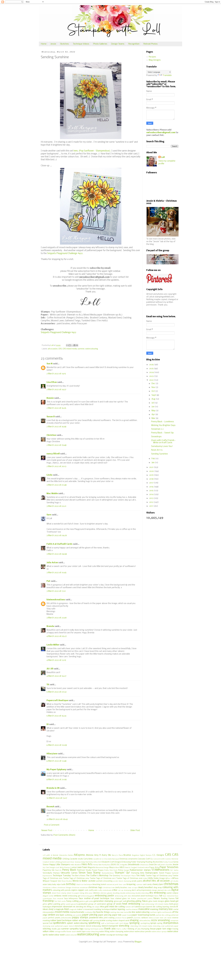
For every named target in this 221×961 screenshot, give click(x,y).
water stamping (116, 932)
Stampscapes (151, 873)
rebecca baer (153, 918)
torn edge (167, 929)
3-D (44, 855)
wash (74, 931)
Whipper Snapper (50, 881)
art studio (174, 881)
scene (102, 920)
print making (109, 918)
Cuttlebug (58, 862)
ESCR (100, 862)
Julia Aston (52, 563)
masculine (144, 909)
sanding (96, 920)
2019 (151, 475)
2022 (151, 380)
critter (114, 890)
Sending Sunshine (159, 454)
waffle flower (66, 931)
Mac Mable (52, 493)
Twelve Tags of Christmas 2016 (76, 878)
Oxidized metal (143, 867)
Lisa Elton (52, 382)
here (76, 151)
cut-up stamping (124, 890)
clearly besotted (145, 887)
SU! (171, 870)
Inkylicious (144, 865)
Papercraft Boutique (57, 700)
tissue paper (156, 929)
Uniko (145, 878)
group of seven (114, 904)
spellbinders (59, 923)
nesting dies (115, 912)
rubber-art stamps (80, 920)
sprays (153, 923)
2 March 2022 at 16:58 (56, 427)
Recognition (133, 44)
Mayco (112, 868)
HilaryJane (52, 754)
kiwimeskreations (56, 600)
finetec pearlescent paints (141, 898)
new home (124, 912)
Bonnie (50, 398)
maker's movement (85, 909)
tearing (87, 929)
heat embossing (131, 904)
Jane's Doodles (166, 865)
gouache (74, 904)
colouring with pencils (62, 890)
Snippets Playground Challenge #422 (58, 332)
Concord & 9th (159, 859)
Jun (153, 407)
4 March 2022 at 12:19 (56, 660)
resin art (163, 918)
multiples (88, 912)
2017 (151, 483)
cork (86, 890)
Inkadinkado (134, 865)
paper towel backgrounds (143, 915)
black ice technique (84, 884)
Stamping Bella (137, 873)
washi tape (81, 932)
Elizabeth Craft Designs (111, 862)
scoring (109, 921)
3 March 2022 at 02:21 (56, 506)
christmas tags (95, 887)
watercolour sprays (159, 931)
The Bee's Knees (78, 876)
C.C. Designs (158, 855)
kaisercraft (129, 907)
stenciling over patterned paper (165, 926)
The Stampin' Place (128, 876)
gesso (116, 901)
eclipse (175, 893)
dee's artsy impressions (141, 890)
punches (137, 918)
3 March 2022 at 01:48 (57, 485)
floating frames (168, 899)
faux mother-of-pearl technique (94, 898)
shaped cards (123, 921)
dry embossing (157, 893)
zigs (126, 935)
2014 (151, 494)
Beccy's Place (117, 855)
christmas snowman (79, 887)
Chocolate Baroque (111, 859)
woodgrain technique (115, 935)
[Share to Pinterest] (77, 345)
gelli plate (89, 901)
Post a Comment (51, 825)
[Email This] (67, 345)
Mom (117, 867)
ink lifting (87, 907)
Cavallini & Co (98, 859)
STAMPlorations (160, 870)
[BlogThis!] (69, 345)
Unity (150, 878)
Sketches (64, 44)
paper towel (126, 915)
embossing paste (104, 895)
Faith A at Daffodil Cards (59, 544)
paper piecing (89, 915)
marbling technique (102, 909)
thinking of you (134, 929)
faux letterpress (71, 899)
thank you (110, 928)
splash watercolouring (77, 923)
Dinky (91, 862)
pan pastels (77, 915)
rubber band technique (60, 920)
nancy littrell (53, 454)
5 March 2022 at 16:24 (56, 716)
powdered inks (96, 918)
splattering (94, 923)
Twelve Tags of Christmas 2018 (129, 878)
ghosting (131, 901)
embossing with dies (123, 896)
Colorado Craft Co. (145, 859)
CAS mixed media (70, 349)
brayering (131, 884)
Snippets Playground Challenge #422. (65, 253)
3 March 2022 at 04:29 (57, 535)
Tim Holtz (140, 876)
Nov (154, 387)
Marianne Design (102, 867)
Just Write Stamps (63, 867)
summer (81, 349)
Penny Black (69, 870)
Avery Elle (106, 855)
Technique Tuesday (62, 876)
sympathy (74, 929)
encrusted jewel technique (143, 896)
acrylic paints (136, 881)
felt (129, 898)
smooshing (164, 920)
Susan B (51, 417)
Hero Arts (87, 864)
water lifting (104, 932)
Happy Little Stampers (59, 865)
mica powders (48, 912)
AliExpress (79, 855)
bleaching (96, 885)
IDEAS (113, 865)
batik (63, 885)
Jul (153, 403)
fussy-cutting (72, 901)
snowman (174, 920)
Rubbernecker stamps (140, 870)
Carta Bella (88, 859)
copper (81, 890)
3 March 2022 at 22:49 (57, 618)
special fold (47, 923)
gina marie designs (156, 901)
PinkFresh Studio (84, 870)
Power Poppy (98, 870)
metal (175, 909)
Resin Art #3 (156, 450)
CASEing (65, 859)
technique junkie (96, 929)
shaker (115, 921)
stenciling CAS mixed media (141, 926)
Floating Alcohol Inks (154, 862)
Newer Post (46, 830)
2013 (151, 498)
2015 (151, 491)
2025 (151, 368)
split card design (122, 923)
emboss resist (60, 896)
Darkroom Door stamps (71, 862)
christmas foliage (64, 887)
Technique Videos (81, 44)
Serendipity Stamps (51, 873)
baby (50, 885)
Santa (176, 870)
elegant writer (48, 896)
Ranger (126, 870)
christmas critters (50, 887)
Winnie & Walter (80, 881)
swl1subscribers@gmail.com (160, 132)
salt (91, 921)
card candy (147, 885)
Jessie (53, 44)
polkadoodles (66, 918)
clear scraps (132, 887)
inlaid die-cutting (117, 907)
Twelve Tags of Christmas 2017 (103, 878)
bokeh (103, 885)
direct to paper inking (75, 893)
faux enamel (58, 898)
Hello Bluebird (75, 865)
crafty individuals (104, 890)
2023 (151, 376)
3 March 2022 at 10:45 (56, 573)
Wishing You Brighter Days (163, 425)
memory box (166, 909)
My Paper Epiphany (56, 769)
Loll (163, 157)
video (51, 931)
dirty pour (89, 893)
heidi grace (173, 904)
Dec (154, 383)
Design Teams (117, 44)
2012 (151, 502)
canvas (139, 884)
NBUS (122, 868)
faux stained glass (118, 899)
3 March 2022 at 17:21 (56, 591)
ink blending (78, 907)
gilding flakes (141, 901)
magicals (72, 909)
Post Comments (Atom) (64, 835)
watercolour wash (56, 935)
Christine (51, 435)
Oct (153, 391)
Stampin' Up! (122, 873)
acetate (92, 881)
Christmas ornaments (128, 859)
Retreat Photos (150, 44)
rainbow (144, 918)
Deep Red (85, 862)
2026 (151, 365)
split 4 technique (108, 923)
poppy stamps (80, 917)
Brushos (127, 855)
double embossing (127, 893)
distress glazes (106, 893)
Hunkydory (106, 865)
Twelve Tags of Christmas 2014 (159, 876)
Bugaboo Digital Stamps (142, 855)
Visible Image (159, 878)
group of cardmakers (97, 904)
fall (160, 896)
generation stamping (103, 901)
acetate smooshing (104, 881)
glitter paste (66, 904)
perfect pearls (54, 918)
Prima (120, 870)
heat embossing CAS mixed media (155, 904)
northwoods (167, 912)
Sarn (49, 515)
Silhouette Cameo (69, 873)
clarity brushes (121, 888)
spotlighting (145, 923)
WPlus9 (175, 878)
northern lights (156, 912)
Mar (154, 418)
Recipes (152, 57)
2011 (151, 506)
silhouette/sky (145, 920)
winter (103, 935)
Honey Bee (97, 865)
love (66, 909)
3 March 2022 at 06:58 (57, 554)
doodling (116, 893)
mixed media (62, 912)
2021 (151, 467)
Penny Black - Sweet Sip (162, 433)
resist (169, 918)
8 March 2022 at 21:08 (57, 779)
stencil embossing (93, 926)
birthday (71, 884)
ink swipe (95, 907)
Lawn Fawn (82, 867)
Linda (49, 475)
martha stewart (132, 909)
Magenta (91, 868)
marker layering (117, 909)
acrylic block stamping (122, 881)
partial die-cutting (163, 915)
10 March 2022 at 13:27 (57, 798)
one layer (60, 915)
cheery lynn (157, 884)
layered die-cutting (154, 907)
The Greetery (114, 876)
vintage (58, 931)
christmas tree (108, 887)
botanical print (113, 884)
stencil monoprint (110, 926)
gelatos (82, 901)
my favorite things (101, 912)
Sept (154, 395)
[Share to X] (72, 345)
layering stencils (169, 907)
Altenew (89, 855)
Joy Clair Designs (49, 867)
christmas (171, 884)
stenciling (124, 926)
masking (154, 909)
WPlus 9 (168, 878)
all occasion (53, 349)
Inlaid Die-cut (154, 865)
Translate (167, 75)
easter (169, 893)
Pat (48, 581)
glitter (45, 904)
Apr (153, 414)
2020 (151, 471)
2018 (151, 479)
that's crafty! (121, 929)
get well (122, 901)
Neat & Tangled (131, 867)
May (154, 411)
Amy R (97, 855)
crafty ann (93, 890)
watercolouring (91, 349)
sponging (134, 923)
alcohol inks (149, 881)
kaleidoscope (140, 907)
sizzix (154, 920)
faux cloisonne (168, 896)
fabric (156, 896)
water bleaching (92, 931)
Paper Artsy (154, 868)
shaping (134, 920)
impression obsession (62, 907)
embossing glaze (87, 896)
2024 (151, 372)
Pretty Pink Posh (110, 870)
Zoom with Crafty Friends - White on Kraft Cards (163, 441)
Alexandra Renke (66, 855)
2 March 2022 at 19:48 (56, 445)
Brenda (50, 626)
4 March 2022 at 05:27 (57, 636)
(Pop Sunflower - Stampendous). (95, 151)
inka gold (104, 907)
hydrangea (47, 907)
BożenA (50, 807)
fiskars (156, 898)
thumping (145, 929)
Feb (153, 459)
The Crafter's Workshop (97, 876)
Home (43, 44)
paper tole (116, 915)
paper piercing (104, 915)
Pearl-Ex (58, 870)
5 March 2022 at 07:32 (57, 692)
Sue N (49, 364)
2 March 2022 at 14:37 (56, 389)
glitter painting (54, 904)
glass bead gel (171, 901)
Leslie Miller (53, 645)
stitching (47, 929)
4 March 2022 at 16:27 (56, 676)
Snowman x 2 (157, 429)
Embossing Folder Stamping (133, 862)
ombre (51, 915)
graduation (83, 904)
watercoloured (71, 935)
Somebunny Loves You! (162, 446)
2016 (151, 487)
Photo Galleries (100, 44)
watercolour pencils (143, 932)
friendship (48, 901)
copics (74, 890)
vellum (46, 931)
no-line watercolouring (139, 912)
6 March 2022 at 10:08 (57, 745)
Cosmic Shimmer (171, 859)
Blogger (138, 942)
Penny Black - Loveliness (162, 422)
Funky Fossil (168, 862)
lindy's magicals (56, 909)
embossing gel (74, 896)
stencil (71, 926)
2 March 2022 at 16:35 (56, 408)
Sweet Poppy (165, 873)
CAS (60, 349)
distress (96, 893)
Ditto (95, 862)
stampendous (170, 923)
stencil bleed (79, 926)
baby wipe (56, 885)
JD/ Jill (50, 669)
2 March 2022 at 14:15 (56, 374)
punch (130, 918)
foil (176, 898)
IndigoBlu (124, 865)
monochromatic (77, 912)
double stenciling (142, 893)
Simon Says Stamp (90, 873)
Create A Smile (48, 862)
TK (48, 685)
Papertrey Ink (48, 870)
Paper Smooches (169, 867)
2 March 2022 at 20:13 (56, 466)
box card (122, 884)
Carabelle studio (76, 859)
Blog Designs (155, 60)
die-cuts (167, 890)
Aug (154, 399)
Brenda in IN (53, 788)
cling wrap (157, 888)
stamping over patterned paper (55, 926)
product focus (121, 918)
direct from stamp (59, 893)
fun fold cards (60, 901)
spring (159, 923)
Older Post (135, 830)
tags (81, 929)
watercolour (129, 932)
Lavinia (73, 868)
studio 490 (56, 929)
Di (48, 724)
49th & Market (52, 855)
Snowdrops (156, 437)
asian (45, 885)
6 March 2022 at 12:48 (56, 761)
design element (158, 890)
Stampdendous (108, 873)
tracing (175, 929)
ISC (118, 865)
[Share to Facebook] (74, 345)
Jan (153, 463)
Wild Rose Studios (65, 881)
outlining (68, 915)
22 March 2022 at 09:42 (57, 819)
